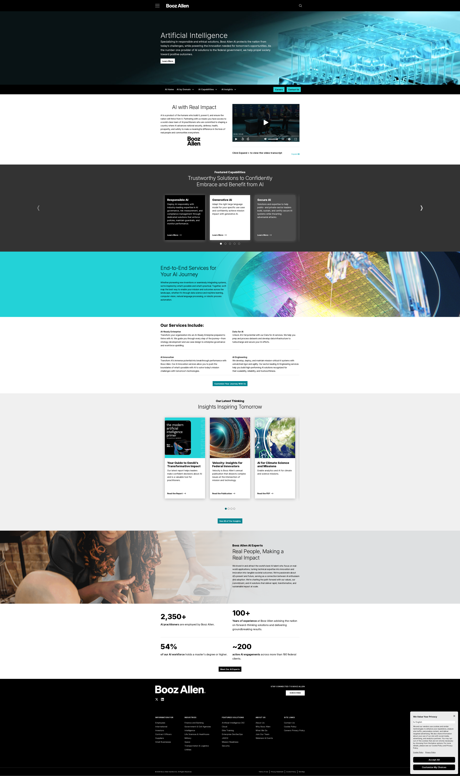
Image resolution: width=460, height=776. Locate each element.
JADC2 (225, 738)
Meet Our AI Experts (230, 669)
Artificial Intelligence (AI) (233, 723)
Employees (160, 723)
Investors (159, 730)
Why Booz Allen (263, 726)
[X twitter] (156, 699)
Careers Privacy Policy (294, 730)
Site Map (302, 772)
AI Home (169, 89)
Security (226, 746)
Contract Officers (163, 734)
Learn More (167, 61)
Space (187, 742)
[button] (300, 5)
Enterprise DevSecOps (232, 734)
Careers (279, 89)
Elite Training (228, 730)
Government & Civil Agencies (197, 726)
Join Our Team (262, 734)
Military (187, 738)
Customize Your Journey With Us (230, 384)
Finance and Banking (194, 723)
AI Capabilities (206, 89)
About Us (260, 723)
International (161, 726)
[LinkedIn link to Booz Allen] (162, 699)
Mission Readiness (230, 742)
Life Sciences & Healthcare (196, 734)
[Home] (177, 6)
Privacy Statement (277, 772)
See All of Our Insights (230, 521)
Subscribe (295, 693)
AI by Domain (184, 89)
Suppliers (159, 738)
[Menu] (157, 5)
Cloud (224, 726)
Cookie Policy (290, 726)
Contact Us (293, 89)
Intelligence (189, 730)
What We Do (261, 730)
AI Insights (227, 89)
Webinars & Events (264, 738)
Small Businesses (163, 742)
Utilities (187, 749)
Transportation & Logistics (196, 746)
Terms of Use (263, 772)
